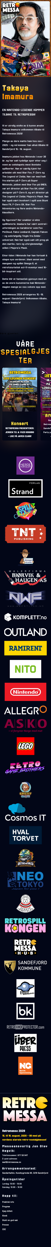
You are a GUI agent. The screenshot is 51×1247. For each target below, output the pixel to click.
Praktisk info (8, 1202)
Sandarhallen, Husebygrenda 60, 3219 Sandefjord (25, 1173)
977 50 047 (23, 1155)
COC (4, 1229)
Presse (5, 1225)
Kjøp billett (7, 1211)
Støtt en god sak (10, 1220)
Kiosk (4, 1216)
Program (6, 1206)
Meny (44, 8)
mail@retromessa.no (11, 1162)
